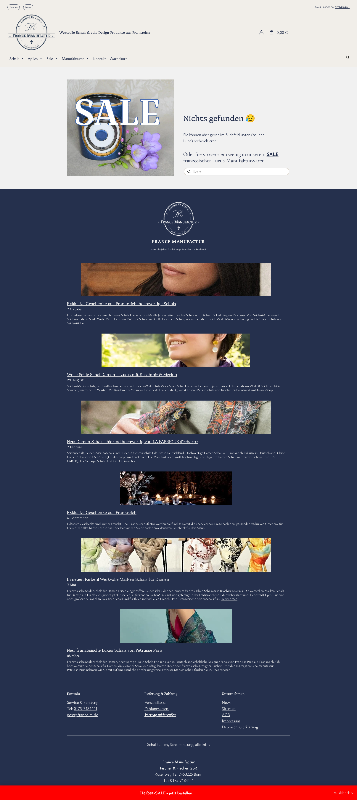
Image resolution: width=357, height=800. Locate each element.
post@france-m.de (82, 714)
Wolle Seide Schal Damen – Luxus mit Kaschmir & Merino (122, 374)
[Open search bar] (348, 57)
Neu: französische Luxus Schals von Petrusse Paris (115, 650)
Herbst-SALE (153, 793)
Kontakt (13, 7)
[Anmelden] (261, 32)
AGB (226, 714)
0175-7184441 (342, 7)
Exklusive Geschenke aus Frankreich (101, 512)
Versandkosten (157, 702)
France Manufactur (178, 241)
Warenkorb (118, 58)
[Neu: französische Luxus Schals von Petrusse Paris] (176, 639)
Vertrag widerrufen (160, 714)
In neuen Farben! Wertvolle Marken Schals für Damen (118, 579)
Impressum (231, 720)
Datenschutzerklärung (240, 726)
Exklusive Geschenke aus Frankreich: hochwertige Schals (121, 303)
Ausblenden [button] (343, 792)
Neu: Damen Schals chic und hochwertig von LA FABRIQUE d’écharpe (132, 441)
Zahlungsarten (156, 708)
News (28, 7)
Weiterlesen (229, 598)
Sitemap (228, 708)
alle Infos (202, 744)
